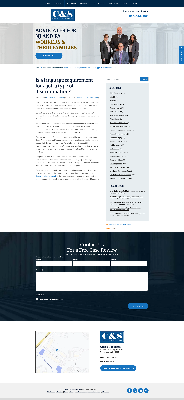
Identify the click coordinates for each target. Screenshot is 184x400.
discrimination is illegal (45, 176)
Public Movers (116, 145)
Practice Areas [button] (98, 3)
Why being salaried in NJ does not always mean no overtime (127, 192)
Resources (113, 3)
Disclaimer (40, 295)
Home (47, 3)
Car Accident (115, 108)
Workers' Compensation (120, 171)
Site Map (59, 392)
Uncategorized (116, 164)
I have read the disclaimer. (51, 299)
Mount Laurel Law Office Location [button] (118, 368)
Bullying (113, 100)
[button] (182, 386)
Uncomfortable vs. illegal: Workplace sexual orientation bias (125, 209)
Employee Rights (117, 115)
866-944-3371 (139, 16)
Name (38, 259)
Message (40, 270)
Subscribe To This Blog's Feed (120, 224)
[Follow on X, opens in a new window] (135, 390)
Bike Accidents (116, 93)
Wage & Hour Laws (118, 167)
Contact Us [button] (49, 56)
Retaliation (114, 149)
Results (83, 3)
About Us (58, 3)
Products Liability (117, 141)
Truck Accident (116, 160)
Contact (134, 3)
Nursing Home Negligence (120, 130)
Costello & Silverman (55, 98)
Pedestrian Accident (118, 134)
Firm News (114, 119)
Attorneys (71, 3)
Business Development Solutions (88, 392)
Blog (125, 3)
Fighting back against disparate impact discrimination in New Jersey (126, 203)
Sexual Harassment (118, 152)
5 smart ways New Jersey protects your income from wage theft (126, 198)
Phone (113, 259)
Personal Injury (116, 138)
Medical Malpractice (118, 123)
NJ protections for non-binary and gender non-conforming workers (127, 214)
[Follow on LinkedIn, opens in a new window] (140, 390)
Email (76, 259)
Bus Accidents (116, 104)
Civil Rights (114, 112)
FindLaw (105, 392)
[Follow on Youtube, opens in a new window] (146, 390)
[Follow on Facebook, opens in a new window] (129, 390)
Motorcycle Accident (118, 126)
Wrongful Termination (119, 178)
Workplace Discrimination (87, 98)
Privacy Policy (69, 392)
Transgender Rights (118, 156)
